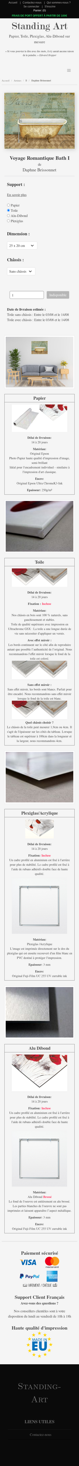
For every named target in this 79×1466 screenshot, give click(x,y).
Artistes (17, 80)
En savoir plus (17, 194)
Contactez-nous (32, 2)
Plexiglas (16, 221)
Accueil (13, 2)
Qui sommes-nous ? (59, 2)
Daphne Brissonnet (41, 80)
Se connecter (31, 6)
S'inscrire (50, 6)
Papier (15, 205)
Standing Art (39, 26)
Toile (14, 210)
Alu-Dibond (19, 215)
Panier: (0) (39, 10)
